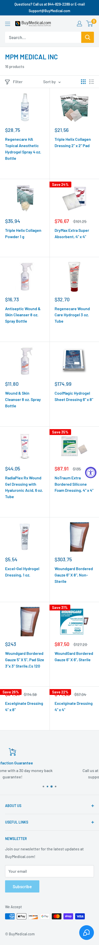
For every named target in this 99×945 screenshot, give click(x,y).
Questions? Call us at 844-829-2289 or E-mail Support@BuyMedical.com (49, 7)
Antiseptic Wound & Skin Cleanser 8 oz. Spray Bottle (23, 315)
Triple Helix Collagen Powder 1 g (23, 233)
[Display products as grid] (83, 81)
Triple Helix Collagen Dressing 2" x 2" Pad (73, 142)
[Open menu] (7, 24)
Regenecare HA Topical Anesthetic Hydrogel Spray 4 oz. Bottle (23, 148)
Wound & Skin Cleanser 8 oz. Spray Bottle (23, 399)
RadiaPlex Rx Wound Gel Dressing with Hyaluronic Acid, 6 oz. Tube (24, 487)
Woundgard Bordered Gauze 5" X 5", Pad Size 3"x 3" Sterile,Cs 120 (24, 659)
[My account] (79, 23)
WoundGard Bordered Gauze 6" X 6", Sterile (74, 656)
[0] (90, 24)
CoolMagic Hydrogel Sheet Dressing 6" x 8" (74, 396)
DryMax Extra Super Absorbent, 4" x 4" (72, 233)
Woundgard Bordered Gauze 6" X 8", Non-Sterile (74, 575)
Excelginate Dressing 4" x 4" (74, 706)
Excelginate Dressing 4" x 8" (24, 706)
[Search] (87, 37)
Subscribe (22, 886)
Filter (18, 81)
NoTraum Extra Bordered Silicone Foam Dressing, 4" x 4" (74, 484)
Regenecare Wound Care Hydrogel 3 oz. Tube (72, 315)
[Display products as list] (91, 81)
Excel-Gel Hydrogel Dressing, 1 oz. (22, 571)
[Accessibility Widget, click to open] (90, 472)
